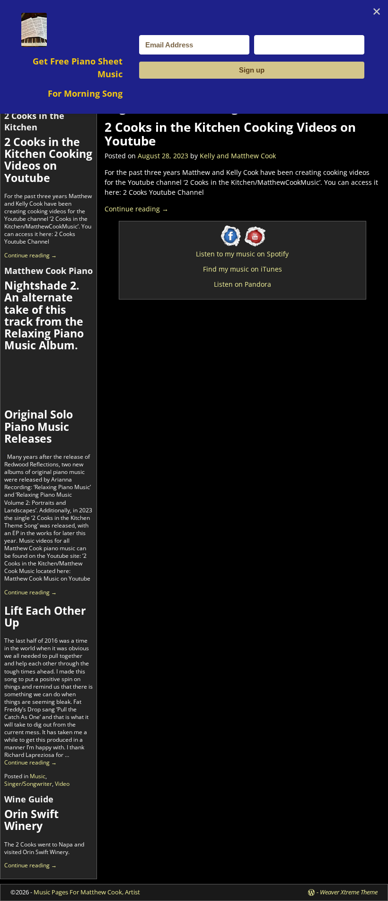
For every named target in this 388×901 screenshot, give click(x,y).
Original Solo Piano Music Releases (38, 426)
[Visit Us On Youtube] (253, 245)
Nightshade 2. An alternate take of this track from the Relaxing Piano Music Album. (44, 315)
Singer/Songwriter (28, 784)
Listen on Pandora (242, 284)
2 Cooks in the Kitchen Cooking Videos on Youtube (230, 133)
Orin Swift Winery (31, 819)
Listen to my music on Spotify (242, 253)
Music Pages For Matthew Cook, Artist (87, 892)
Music (37, 776)
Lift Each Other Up (45, 616)
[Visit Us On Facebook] (230, 245)
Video (62, 784)
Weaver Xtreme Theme (349, 892)
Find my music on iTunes (242, 268)
